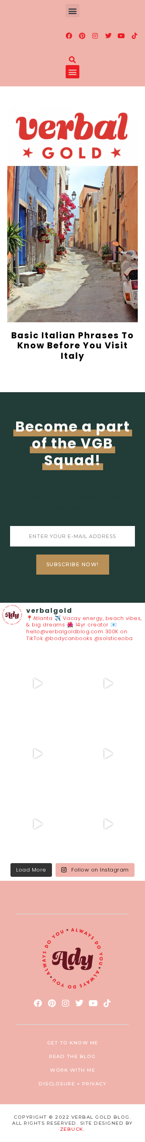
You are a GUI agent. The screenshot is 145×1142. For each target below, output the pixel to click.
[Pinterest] (82, 35)
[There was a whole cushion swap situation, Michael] (37, 683)
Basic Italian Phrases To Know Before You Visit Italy (72, 345)
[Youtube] (121, 35)
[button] (72, 10)
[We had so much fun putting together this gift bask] (37, 824)
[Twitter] (108, 35)
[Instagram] (95, 35)
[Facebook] (69, 35)
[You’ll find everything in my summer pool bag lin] (108, 683)
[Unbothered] (108, 824)
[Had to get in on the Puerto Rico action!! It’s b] (37, 753)
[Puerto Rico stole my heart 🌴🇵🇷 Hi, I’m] (108, 753)
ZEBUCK (71, 1129)
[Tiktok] (134, 35)
